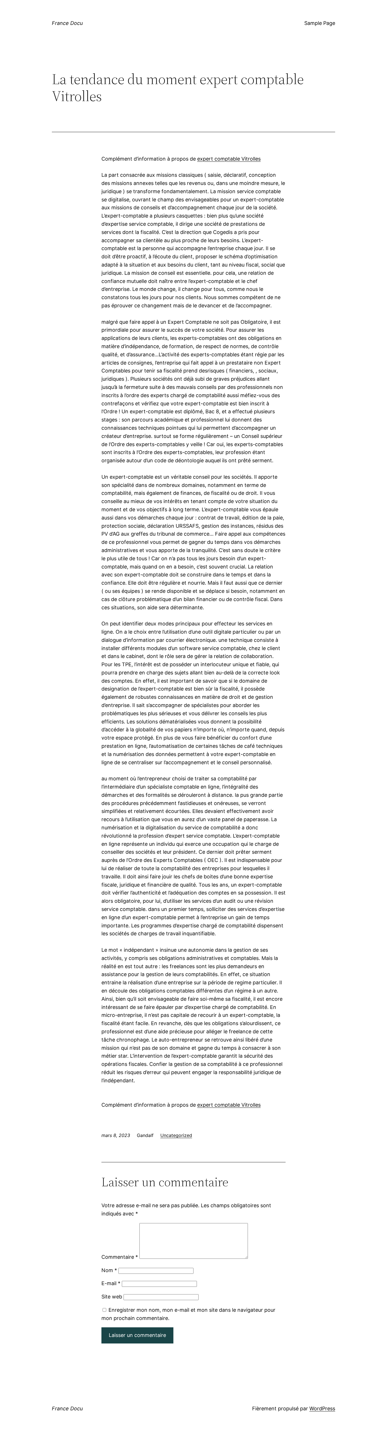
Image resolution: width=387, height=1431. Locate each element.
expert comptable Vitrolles (229, 159)
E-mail (110, 1283)
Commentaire (119, 1257)
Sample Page (319, 23)
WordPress (322, 1408)
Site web (111, 1297)
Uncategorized (176, 1135)
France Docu (67, 23)
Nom (109, 1270)
